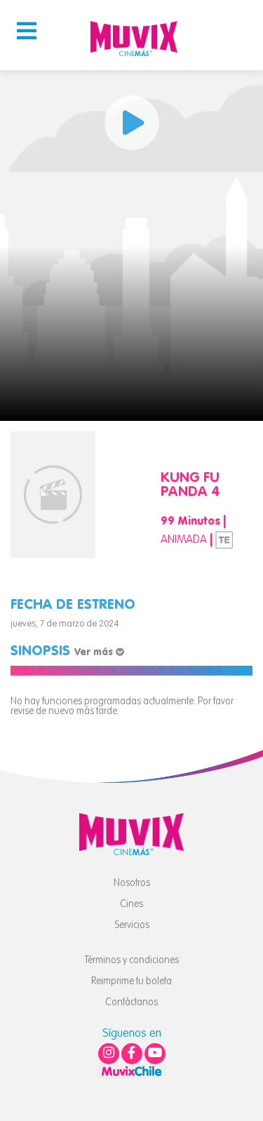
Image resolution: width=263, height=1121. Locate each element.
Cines (131, 904)
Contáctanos (131, 1002)
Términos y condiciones (131, 960)
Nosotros (132, 883)
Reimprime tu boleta (131, 981)
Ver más (95, 652)
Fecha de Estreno (73, 605)
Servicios (131, 925)
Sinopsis (63, 652)
